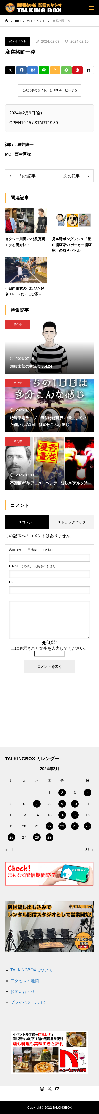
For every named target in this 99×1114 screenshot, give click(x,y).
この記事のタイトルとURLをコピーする (49, 90)
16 (62, 815)
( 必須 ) (31, 549)
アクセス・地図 (24, 981)
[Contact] (57, 1088)
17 (75, 815)
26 (11, 837)
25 (88, 826)
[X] (49, 1088)
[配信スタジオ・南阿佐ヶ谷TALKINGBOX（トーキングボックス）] (33, 8)
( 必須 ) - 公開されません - (33, 566)
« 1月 (9, 850)
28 (37, 837)
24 (75, 826)
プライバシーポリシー (30, 1002)
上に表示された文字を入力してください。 (49, 648)
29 (49, 837)
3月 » (89, 850)
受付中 (18, 324)
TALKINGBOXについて (31, 970)
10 (75, 804)
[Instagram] (41, 1088)
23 (62, 826)
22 (49, 826)
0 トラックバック (72, 522)
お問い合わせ (22, 991)
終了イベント (17, 41)
